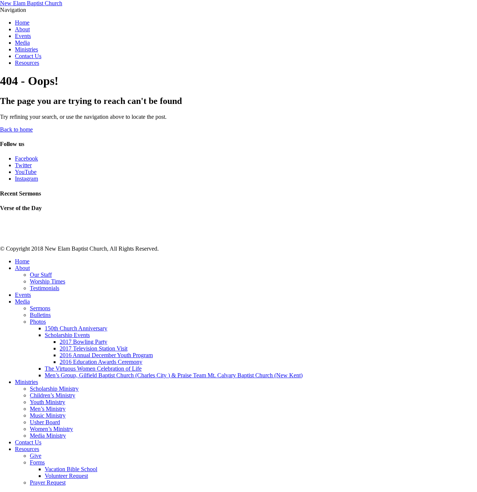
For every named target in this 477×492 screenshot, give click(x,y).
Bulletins (40, 315)
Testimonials (44, 288)
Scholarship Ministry (54, 388)
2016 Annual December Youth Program (106, 355)
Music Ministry (48, 415)
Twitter (23, 165)
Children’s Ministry (52, 395)
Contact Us (28, 56)
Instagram (26, 178)
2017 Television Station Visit (93, 348)
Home (22, 22)
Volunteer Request (66, 476)
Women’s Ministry (51, 429)
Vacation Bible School (71, 469)
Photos (38, 321)
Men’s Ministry (48, 409)
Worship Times (47, 281)
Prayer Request (48, 482)
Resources (27, 63)
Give (35, 456)
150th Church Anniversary (76, 328)
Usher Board (45, 422)
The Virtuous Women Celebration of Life (93, 368)
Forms (37, 462)
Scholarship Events (67, 335)
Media (22, 42)
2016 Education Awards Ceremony (101, 362)
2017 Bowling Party (83, 342)
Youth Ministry (47, 402)
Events (23, 36)
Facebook (26, 158)
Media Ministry (48, 435)
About (22, 29)
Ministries (26, 49)
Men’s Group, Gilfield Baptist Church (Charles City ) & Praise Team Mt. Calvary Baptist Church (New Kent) (174, 375)
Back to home (16, 129)
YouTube (26, 172)
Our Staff (41, 275)
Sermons (40, 308)
